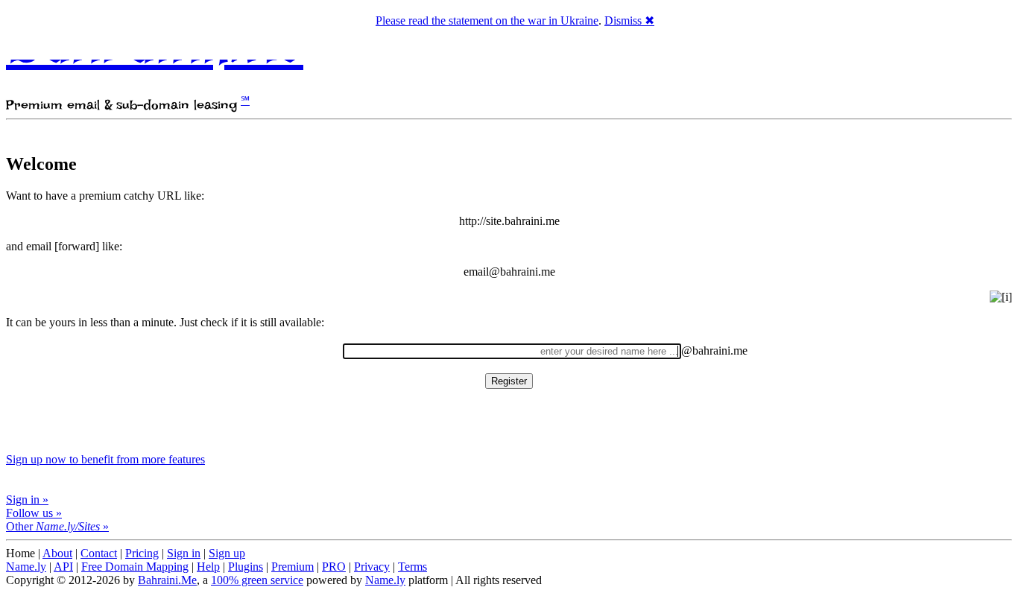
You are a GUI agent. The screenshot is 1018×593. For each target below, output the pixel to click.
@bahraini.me (714, 350)
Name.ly (26, 566)
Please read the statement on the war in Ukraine (487, 20)
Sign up (227, 553)
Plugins (245, 566)
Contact (98, 553)
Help (208, 566)
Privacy (372, 566)
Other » (57, 526)
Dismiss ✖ (629, 20)
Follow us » (34, 513)
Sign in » (27, 499)
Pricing (142, 553)
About (57, 553)
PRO (334, 566)
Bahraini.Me (167, 580)
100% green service (257, 580)
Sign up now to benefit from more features (105, 459)
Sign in (183, 553)
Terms (412, 566)
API (63, 566)
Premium (292, 566)
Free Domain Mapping (135, 566)
